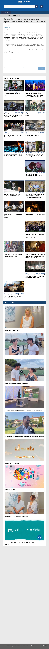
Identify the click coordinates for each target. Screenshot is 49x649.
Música (26, 92)
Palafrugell (21, 192)
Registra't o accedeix (26, 67)
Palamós (22, 132)
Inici (4, 15)
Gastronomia (16, 15)
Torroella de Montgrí (41, 112)
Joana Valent (7, 26)
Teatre (26, 112)
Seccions (6, 12)
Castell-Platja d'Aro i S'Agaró (18, 92)
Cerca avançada (7, 8)
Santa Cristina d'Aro (40, 26)
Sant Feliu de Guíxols (19, 112)
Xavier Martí (7, 27)
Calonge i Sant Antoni (40, 92)
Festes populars (7, 92)
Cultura (9, 15)
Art (26, 132)
